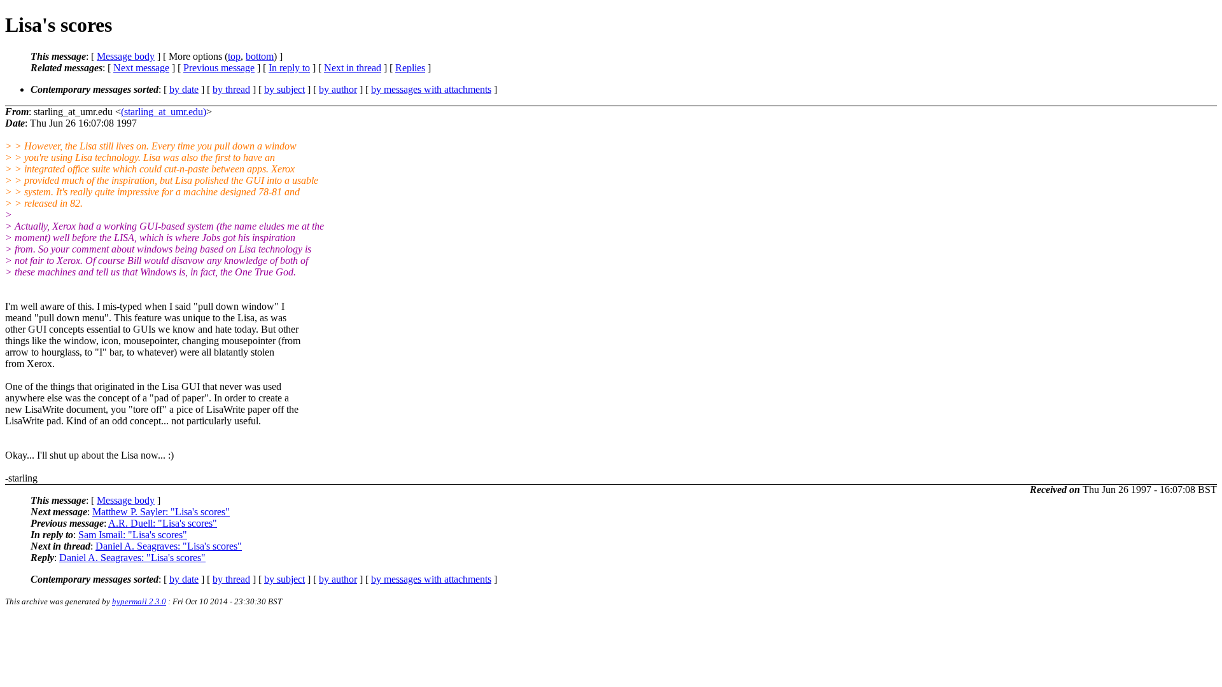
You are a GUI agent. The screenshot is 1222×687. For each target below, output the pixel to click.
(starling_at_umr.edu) (163, 111)
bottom (260, 56)
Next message (141, 67)
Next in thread (352, 67)
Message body (126, 56)
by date (184, 89)
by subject (284, 89)
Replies (410, 67)
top (234, 56)
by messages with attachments (431, 89)
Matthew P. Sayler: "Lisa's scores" (161, 511)
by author (338, 89)
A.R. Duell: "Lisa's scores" (162, 523)
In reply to (289, 67)
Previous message (219, 67)
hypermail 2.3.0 (139, 601)
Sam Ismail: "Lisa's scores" (132, 534)
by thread (231, 89)
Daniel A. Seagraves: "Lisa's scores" (168, 546)
